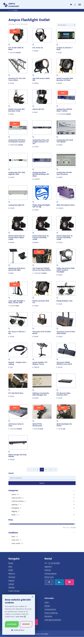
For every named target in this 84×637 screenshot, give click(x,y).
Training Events (50, 609)
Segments (48, 567)
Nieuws (47, 606)
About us (11, 573)
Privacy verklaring (51, 613)
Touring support (50, 573)
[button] (18, 630)
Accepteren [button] (11, 624)
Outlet (10, 570)
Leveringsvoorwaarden (53, 620)
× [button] (32, 597)
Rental (10, 563)
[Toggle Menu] (79, 4)
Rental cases (49, 577)
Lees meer (20, 617)
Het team (11, 577)
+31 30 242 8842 (54, 563)
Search (42, 483)
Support (11, 580)
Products (48, 570)
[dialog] (18, 614)
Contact (11, 584)
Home (10, 10)
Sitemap (11, 587)
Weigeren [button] (26, 624)
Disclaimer (48, 616)
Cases (47, 602)
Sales (10, 567)
